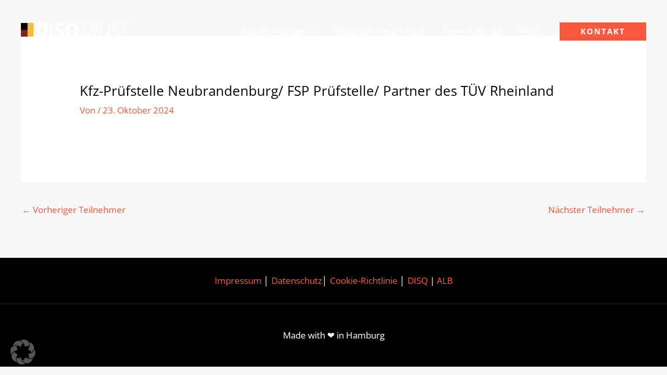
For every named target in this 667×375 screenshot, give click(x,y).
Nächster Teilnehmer (596, 210)
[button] (312, 31)
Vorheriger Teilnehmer (74, 210)
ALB (445, 280)
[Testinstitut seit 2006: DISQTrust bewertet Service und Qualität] (75, 30)
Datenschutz (296, 280)
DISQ (417, 280)
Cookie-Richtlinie (364, 280)
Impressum (238, 280)
